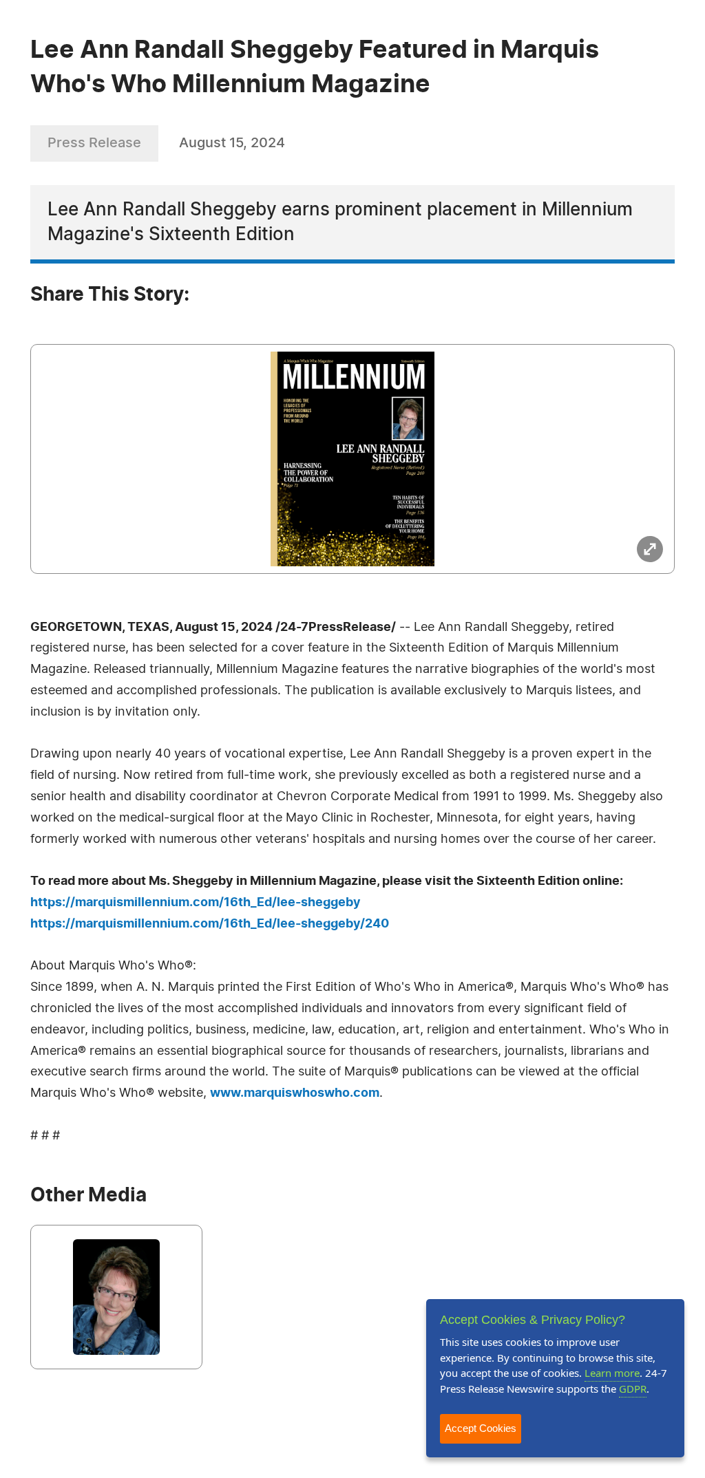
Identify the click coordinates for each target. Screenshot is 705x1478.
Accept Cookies (480, 1428)
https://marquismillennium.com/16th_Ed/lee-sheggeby (195, 903)
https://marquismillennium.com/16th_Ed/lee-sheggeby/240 (209, 924)
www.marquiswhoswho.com (294, 1093)
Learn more (612, 1373)
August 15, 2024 (232, 143)
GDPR (632, 1388)
